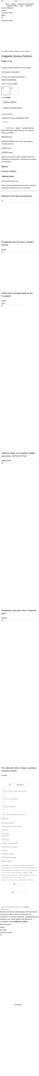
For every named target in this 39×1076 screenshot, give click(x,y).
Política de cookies (7, 854)
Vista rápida (9, 238)
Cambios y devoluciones (9, 843)
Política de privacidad (8, 857)
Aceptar (15, 924)
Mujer (7, 51)
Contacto (4, 850)
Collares (11, 51)
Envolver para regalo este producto (13, 77)
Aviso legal (5, 840)
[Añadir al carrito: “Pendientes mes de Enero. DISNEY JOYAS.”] (3, 238)
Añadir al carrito (9, 102)
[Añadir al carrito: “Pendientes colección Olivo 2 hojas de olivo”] (3, 606)
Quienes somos (6, 861)
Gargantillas (20, 118)
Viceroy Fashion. (7, 114)
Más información (5, 924)
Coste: (3, 97)
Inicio (3, 51)
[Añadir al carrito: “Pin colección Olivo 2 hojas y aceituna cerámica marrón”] (3, 764)
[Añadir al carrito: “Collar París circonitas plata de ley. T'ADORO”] (3, 289)
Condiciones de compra (9, 847)
